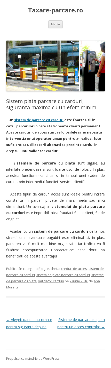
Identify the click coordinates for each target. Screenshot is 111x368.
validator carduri (51, 281)
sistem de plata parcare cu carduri (63, 274)
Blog (41, 268)
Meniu (55, 24)
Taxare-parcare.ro (55, 10)
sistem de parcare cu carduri (39, 120)
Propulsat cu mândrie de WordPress (32, 358)
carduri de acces (74, 268)
